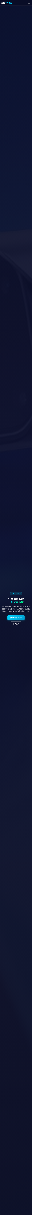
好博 (6, 2)
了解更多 (16, 624)
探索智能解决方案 (16, 618)
